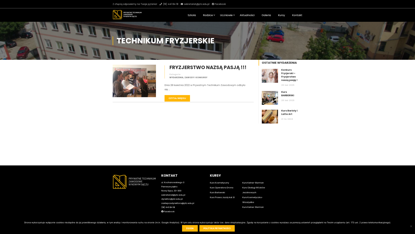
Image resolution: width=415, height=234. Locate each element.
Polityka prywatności (217, 228)
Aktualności (247, 15)
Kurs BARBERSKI (287, 93)
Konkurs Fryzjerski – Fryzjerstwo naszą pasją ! (289, 75)
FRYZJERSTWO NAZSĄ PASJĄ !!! (208, 67)
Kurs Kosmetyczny (219, 182)
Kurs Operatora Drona (221, 187)
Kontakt (297, 15)
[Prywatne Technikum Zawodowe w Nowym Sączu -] (127, 15)
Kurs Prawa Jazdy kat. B (222, 197)
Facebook (220, 4)
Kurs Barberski (217, 192)
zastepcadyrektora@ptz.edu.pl (177, 203)
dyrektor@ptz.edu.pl (172, 199)
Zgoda (190, 228)
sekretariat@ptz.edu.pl (196, 4)
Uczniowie (226, 15)
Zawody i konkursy (195, 77)
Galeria (266, 15)
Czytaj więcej (177, 98)
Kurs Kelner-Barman (253, 182)
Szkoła (192, 15)
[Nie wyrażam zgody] (411, 226)
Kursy (281, 15)
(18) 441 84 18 (170, 4)
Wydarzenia (176, 77)
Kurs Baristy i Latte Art (289, 112)
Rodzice (208, 15)
